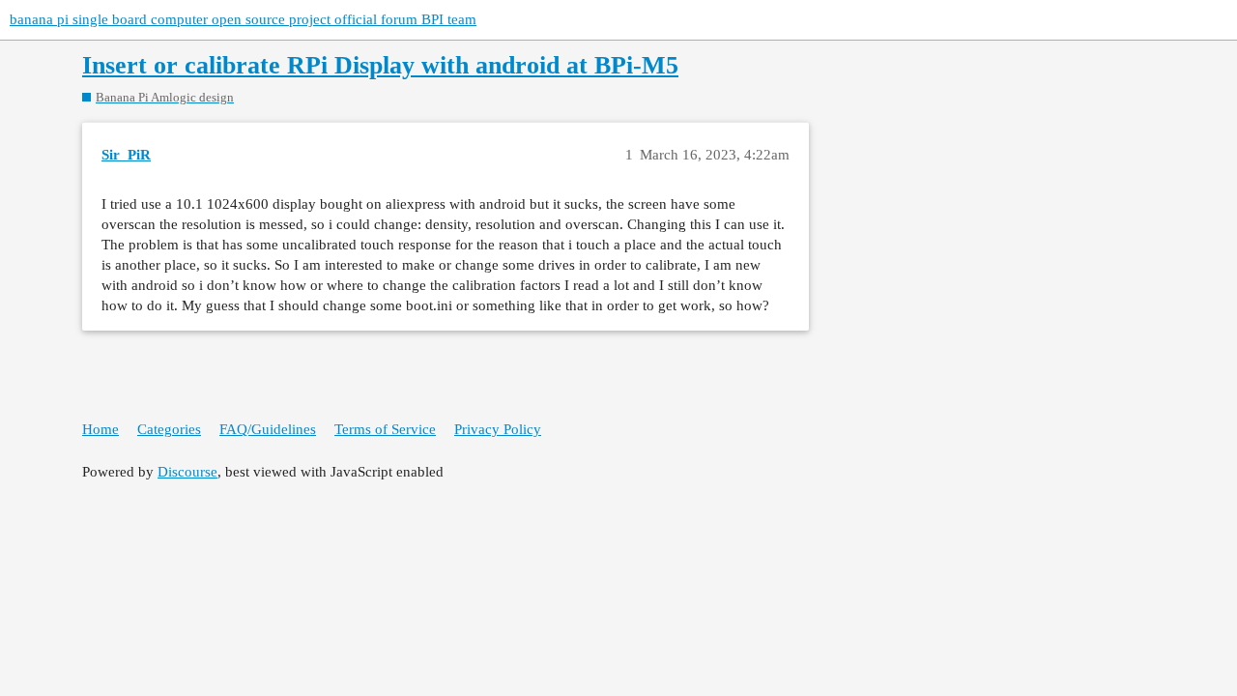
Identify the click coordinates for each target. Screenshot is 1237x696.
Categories (169, 429)
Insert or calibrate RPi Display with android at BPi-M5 (380, 65)
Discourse (187, 471)
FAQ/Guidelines (267, 429)
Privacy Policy (497, 429)
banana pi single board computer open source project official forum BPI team (243, 19)
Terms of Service (385, 429)
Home (100, 429)
